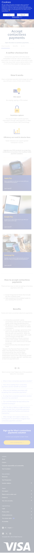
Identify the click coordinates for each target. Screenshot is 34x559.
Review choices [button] (15, 17)
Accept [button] (8, 15)
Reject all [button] (23, 15)
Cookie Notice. (5, 11)
